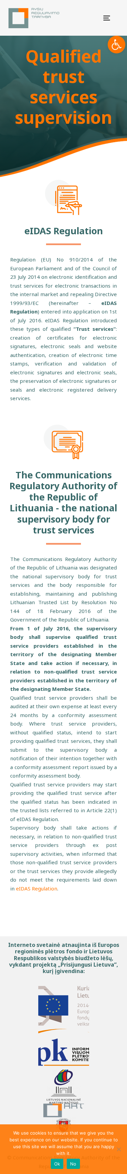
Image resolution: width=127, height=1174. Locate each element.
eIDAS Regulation (36, 888)
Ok (57, 1164)
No (73, 1164)
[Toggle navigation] (100, 17)
